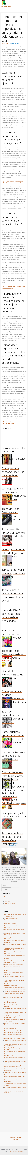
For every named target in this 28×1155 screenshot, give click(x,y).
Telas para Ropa (8, 905)
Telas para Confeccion (9, 903)
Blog (5, 896)
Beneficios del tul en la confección (12, 966)
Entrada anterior (14, 843)
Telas (5, 899)
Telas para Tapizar (8, 908)
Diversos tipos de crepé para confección (13, 964)
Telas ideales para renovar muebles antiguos (14, 991)
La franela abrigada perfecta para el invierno (14, 1051)
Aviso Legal (15, 1139)
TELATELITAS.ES (6, 7)
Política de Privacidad (15, 1137)
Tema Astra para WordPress (16, 1151)
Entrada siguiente (14, 845)
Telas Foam (5, 43)
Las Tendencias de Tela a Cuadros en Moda (14, 1038)
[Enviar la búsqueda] (21, 885)
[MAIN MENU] (5, 10)
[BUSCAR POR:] (13, 885)
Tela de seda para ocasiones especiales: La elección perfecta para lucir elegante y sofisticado (14, 957)
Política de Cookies (15, 1141)
